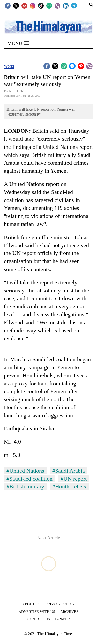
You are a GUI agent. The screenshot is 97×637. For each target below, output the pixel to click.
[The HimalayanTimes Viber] (57, 5)
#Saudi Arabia (68, 470)
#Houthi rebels (69, 486)
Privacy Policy (60, 604)
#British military (25, 486)
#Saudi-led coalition (29, 478)
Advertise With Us (37, 612)
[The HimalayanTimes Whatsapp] (49, 5)
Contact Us (38, 619)
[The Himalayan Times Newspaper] (48, 26)
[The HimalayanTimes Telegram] (74, 5)
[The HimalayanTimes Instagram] (32, 5)
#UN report (74, 478)
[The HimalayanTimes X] (16, 5)
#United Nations (25, 470)
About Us (31, 604)
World (9, 66)
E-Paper (62, 619)
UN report (24, 253)
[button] (18, 43)
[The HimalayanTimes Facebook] (7, 5)
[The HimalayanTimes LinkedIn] (65, 5)
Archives (69, 612)
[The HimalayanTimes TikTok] (41, 5)
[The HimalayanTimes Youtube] (24, 5)
